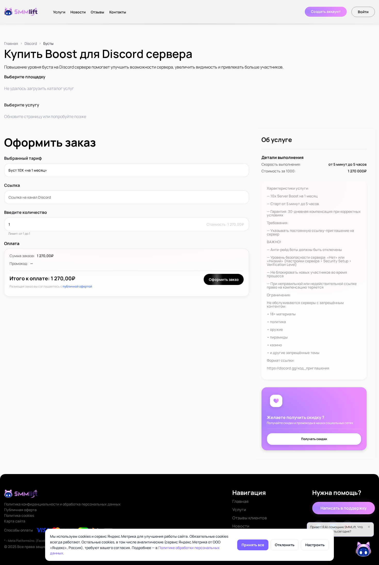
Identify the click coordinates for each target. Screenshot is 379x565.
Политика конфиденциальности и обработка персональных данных (62, 504)
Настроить (315, 544)
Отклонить (284, 544)
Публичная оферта (20, 510)
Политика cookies (19, 515)
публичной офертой (77, 286)
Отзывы (97, 12)
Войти (363, 11)
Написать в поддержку (343, 508)
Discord (30, 43)
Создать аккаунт (326, 11)
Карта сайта (14, 521)
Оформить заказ (223, 279)
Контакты (117, 12)
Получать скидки (314, 439)
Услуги (59, 12)
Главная (11, 43)
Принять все (253, 544)
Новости (78, 12)
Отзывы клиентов (249, 518)
